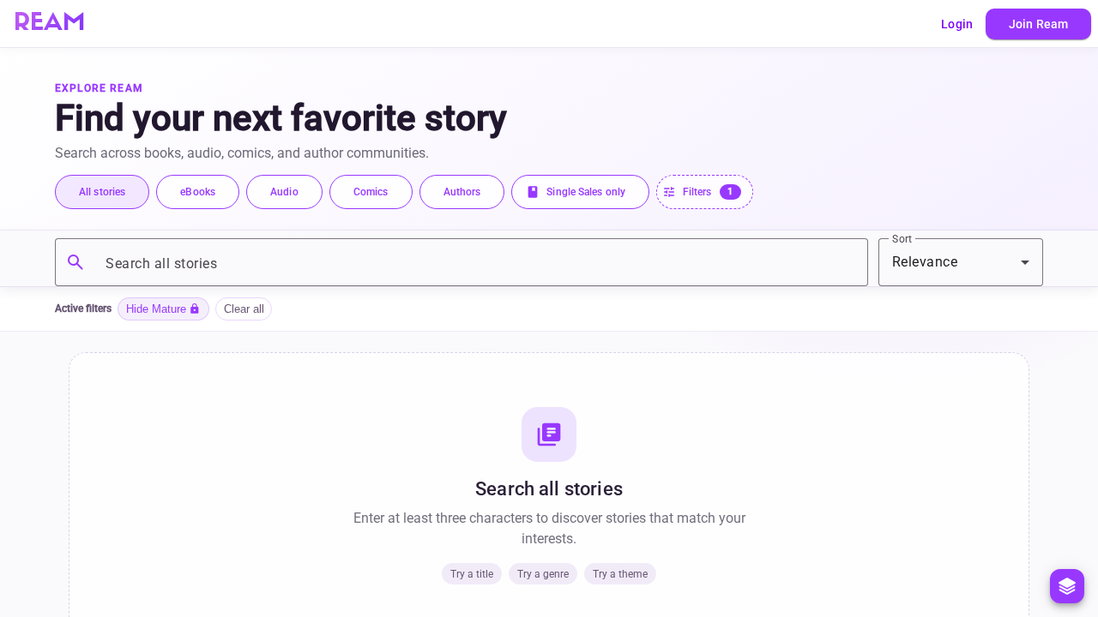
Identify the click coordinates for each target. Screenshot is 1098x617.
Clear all (244, 309)
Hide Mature (163, 308)
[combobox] (960, 262)
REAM (49, 24)
